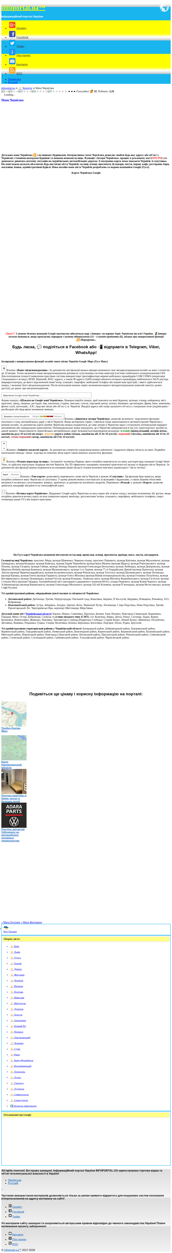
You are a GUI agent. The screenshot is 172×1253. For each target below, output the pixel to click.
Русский (13, 82)
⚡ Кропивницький (20, 1066)
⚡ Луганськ (17, 1089)
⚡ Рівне (15, 1054)
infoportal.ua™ (23, 7)
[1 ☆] (4, 91)
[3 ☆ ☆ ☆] (25, 91)
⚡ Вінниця (16, 986)
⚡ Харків (16, 963)
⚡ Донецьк (16, 1009)
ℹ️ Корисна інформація (23, 1106)
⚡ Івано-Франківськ (21, 1060)
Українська (14, 79)
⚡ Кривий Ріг (18, 1026)
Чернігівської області (38, 613)
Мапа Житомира (31, 922)
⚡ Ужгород (17, 1083)
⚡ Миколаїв (17, 997)
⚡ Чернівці (17, 1043)
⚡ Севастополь (19, 1100)
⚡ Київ (14, 946)
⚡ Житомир (17, 974)
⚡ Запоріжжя (18, 1020)
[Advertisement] (86, 127)
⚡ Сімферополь (19, 1094)
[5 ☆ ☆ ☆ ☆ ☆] (57, 91)
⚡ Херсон (16, 1014)
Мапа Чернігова (12, 100)
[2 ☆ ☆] (13, 91)
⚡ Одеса (15, 957)
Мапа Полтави (10, 922)
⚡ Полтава (16, 992)
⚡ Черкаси (16, 1032)
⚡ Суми (15, 1049)
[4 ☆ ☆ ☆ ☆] (40, 91)
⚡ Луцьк (15, 1077)
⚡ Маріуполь (18, 1003)
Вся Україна (10, 931)
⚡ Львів (15, 952)
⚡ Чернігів (16, 980)
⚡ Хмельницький (20, 1037)
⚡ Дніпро (16, 969)
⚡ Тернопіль (17, 1071)
